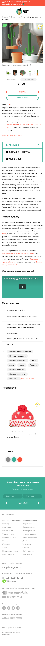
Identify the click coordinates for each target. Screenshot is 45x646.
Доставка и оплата (19, 152)
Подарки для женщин (17, 360)
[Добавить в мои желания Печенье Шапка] (14, 459)
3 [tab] (20, 431)
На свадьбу (6, 523)
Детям (4, 547)
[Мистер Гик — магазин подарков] (22, 11)
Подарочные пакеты (10, 551)
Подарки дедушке (16, 369)
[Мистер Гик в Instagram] (18, 608)
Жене (34, 360)
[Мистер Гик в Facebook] (8, 608)
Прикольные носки (29, 537)
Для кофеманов (28, 530)
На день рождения (29, 520)
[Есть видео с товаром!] (39, 34)
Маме (22, 365)
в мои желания (22, 97)
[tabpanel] (22, 415)
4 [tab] (23, 431)
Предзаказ (22, 92)
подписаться (22, 503)
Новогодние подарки (17, 356)
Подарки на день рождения (20, 351)
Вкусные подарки (29, 534)
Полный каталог (8, 541)
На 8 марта (13, 378)
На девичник (27, 523)
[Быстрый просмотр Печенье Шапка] (8, 459)
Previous (3, 72)
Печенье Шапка (12, 437)
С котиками (6, 527)
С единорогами (8, 534)
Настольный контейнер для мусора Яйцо (18, 253)
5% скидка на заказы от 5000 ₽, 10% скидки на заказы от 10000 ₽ (24, 125)
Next (42, 72)
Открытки (26, 547)
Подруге (33, 365)
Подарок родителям (17, 374)
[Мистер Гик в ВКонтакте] (4, 608)
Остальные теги (27, 378)
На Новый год (7, 530)
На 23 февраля (8, 554)
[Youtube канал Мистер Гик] (13, 608)
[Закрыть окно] (41, 3)
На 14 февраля (28, 551)
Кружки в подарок (9, 537)
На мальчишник (28, 527)
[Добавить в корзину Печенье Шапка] (19, 459)
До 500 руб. (27, 541)
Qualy (10, 104)
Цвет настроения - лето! (11, 520)
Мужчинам (6, 544)
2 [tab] (16, 431)
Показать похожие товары (12, 135)
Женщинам (26, 544)
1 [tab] (13, 431)
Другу (11, 365)
